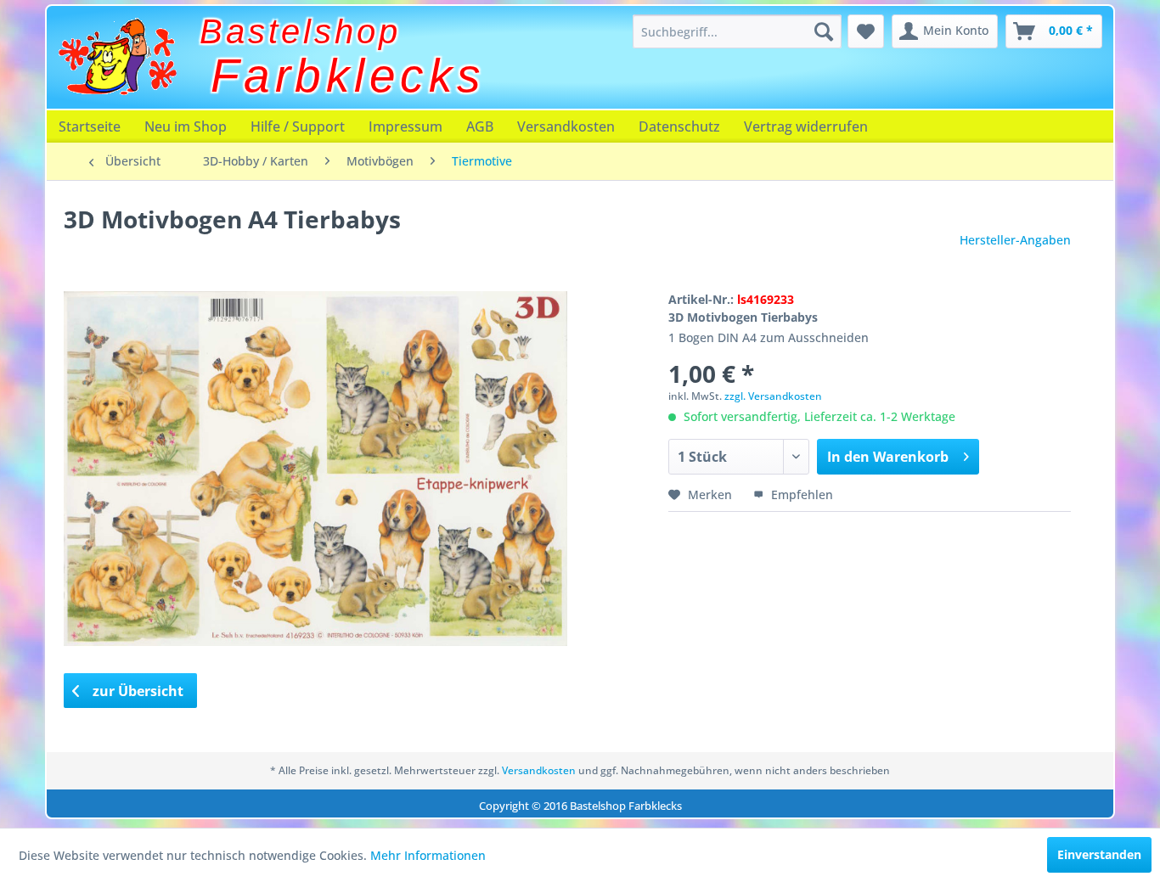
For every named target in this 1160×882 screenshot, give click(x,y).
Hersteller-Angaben (1015, 240)
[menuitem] (737, 31)
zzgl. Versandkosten (773, 396)
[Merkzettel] (865, 31)
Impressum (405, 126)
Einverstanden (1099, 854)
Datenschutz (679, 126)
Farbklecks (348, 75)
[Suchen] (824, 31)
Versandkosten (566, 126)
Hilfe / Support (298, 126)
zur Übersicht (136, 691)
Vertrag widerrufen (806, 126)
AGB (479, 126)
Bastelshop (300, 31)
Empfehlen (800, 494)
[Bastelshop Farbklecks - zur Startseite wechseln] (117, 56)
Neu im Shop (185, 126)
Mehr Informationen (428, 855)
